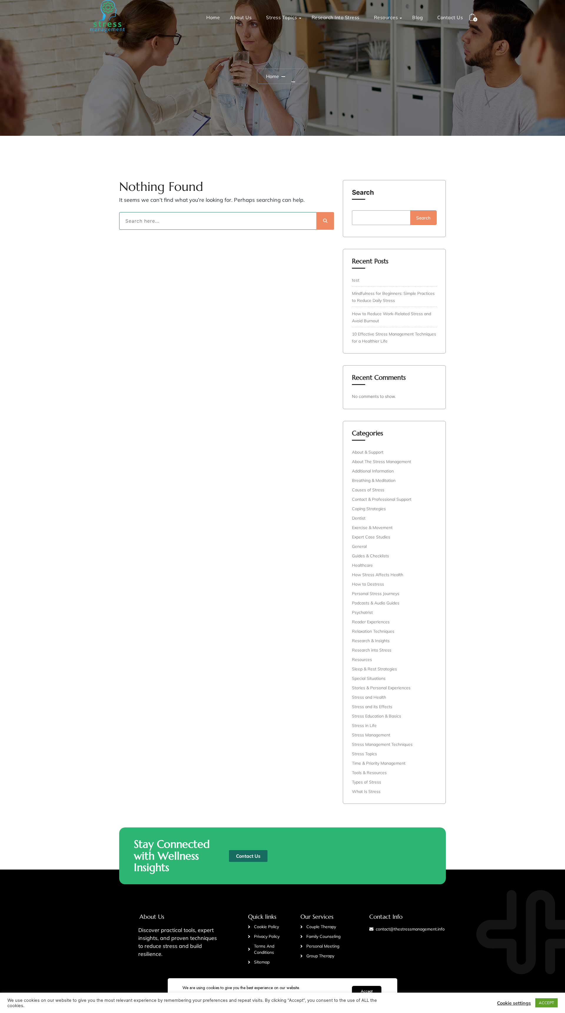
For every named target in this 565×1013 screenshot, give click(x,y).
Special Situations (368, 678)
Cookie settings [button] (514, 1003)
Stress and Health (369, 697)
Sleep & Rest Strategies (374, 669)
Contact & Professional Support (381, 499)
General (359, 546)
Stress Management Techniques (382, 744)
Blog (417, 17)
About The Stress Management (381, 461)
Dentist (358, 518)
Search (363, 192)
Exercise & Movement (372, 527)
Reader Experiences (371, 621)
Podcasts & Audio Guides (375, 603)
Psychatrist (362, 612)
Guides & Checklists (370, 555)
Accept (367, 991)
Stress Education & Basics (376, 716)
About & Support (367, 452)
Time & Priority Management (379, 763)
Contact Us (450, 17)
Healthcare (362, 565)
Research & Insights (371, 640)
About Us (241, 17)
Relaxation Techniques (373, 631)
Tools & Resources (369, 772)
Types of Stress (366, 782)
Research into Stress (336, 17)
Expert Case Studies (371, 537)
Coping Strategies (369, 508)
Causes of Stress (368, 490)
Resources (386, 17)
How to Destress (368, 584)
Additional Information (373, 471)
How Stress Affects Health (377, 574)
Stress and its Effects (372, 706)
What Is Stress (366, 791)
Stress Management (371, 735)
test (355, 280)
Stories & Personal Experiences (381, 687)
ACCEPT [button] (546, 1002)
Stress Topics (281, 17)
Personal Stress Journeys (375, 593)
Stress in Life (364, 725)
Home (213, 17)
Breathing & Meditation (374, 480)
